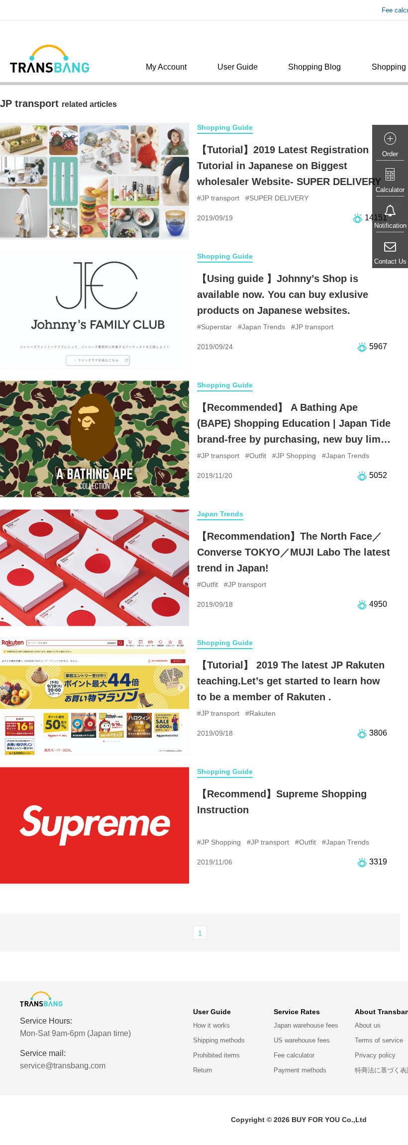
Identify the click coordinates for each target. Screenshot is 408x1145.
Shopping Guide (225, 127)
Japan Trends (220, 514)
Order (390, 154)
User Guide (237, 67)
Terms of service (379, 1040)
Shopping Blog (314, 67)
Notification (390, 225)
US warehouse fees (302, 1040)
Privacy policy (375, 1055)
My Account (166, 67)
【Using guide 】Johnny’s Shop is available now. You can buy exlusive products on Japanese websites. (282, 294)
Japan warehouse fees (306, 1025)
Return (202, 1070)
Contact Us (390, 261)
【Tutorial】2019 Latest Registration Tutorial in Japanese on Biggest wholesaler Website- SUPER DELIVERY (289, 165)
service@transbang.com (62, 1065)
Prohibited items (216, 1055)
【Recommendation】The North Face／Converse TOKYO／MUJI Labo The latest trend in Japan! (293, 552)
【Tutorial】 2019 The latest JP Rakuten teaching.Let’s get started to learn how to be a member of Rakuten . (291, 681)
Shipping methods (219, 1040)
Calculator (390, 189)
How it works (211, 1025)
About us (368, 1025)
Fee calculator (294, 1055)
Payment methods (300, 1070)
